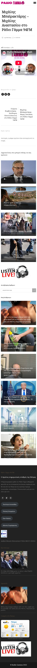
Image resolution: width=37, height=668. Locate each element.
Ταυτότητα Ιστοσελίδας (10, 504)
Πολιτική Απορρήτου (9, 511)
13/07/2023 (6, 577)
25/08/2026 (6, 614)
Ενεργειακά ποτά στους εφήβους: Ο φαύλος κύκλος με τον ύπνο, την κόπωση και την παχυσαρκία (17, 345)
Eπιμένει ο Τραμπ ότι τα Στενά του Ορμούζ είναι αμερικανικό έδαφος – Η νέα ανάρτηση (18, 399)
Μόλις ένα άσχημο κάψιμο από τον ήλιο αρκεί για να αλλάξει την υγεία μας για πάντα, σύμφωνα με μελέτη (17, 319)
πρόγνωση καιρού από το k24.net (15, 638)
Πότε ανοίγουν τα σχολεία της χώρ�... (18, 231)
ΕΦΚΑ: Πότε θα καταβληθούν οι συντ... (18, 257)
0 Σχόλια (17, 37)
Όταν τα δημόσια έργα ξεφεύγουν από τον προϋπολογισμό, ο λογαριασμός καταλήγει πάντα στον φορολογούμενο (18, 371)
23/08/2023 (7, 37)
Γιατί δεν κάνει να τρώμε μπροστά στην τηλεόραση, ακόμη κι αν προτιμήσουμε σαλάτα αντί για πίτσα (18, 452)
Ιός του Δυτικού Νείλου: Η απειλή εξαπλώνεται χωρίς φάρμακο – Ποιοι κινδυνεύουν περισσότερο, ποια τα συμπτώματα (18, 424)
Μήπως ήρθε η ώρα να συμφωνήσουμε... (12, 204)
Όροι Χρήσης (7, 518)
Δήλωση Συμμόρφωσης (10, 525)
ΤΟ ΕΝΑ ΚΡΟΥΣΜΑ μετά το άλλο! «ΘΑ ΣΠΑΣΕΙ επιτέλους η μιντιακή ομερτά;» (16, 572)
